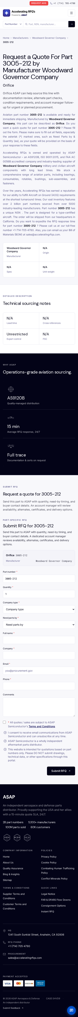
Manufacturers (20, 38)
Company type (11, 602)
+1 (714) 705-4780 (64, 3)
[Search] (71, 24)
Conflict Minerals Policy (54, 878)
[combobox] (45, 24)
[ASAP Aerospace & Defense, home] (19, 13)
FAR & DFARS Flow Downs (56, 899)
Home (6, 38)
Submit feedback (11, 1008)
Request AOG (38, 3)
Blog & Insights (11, 874)
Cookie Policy (48, 862)
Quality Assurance (13, 868)
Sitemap (7, 880)
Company (9, 648)
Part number (10, 571)
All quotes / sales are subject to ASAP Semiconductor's (31, 724)
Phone (7, 679)
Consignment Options (53, 905)
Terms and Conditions (42, 726)
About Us (8, 862)
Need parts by (11, 617)
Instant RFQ (47, 911)
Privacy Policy (48, 856)
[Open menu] (71, 13)
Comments (8, 694)
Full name (9, 633)
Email (6, 663)
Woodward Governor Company (49, 38)
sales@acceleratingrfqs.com (25, 957)
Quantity (8, 587)
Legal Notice (48, 893)
